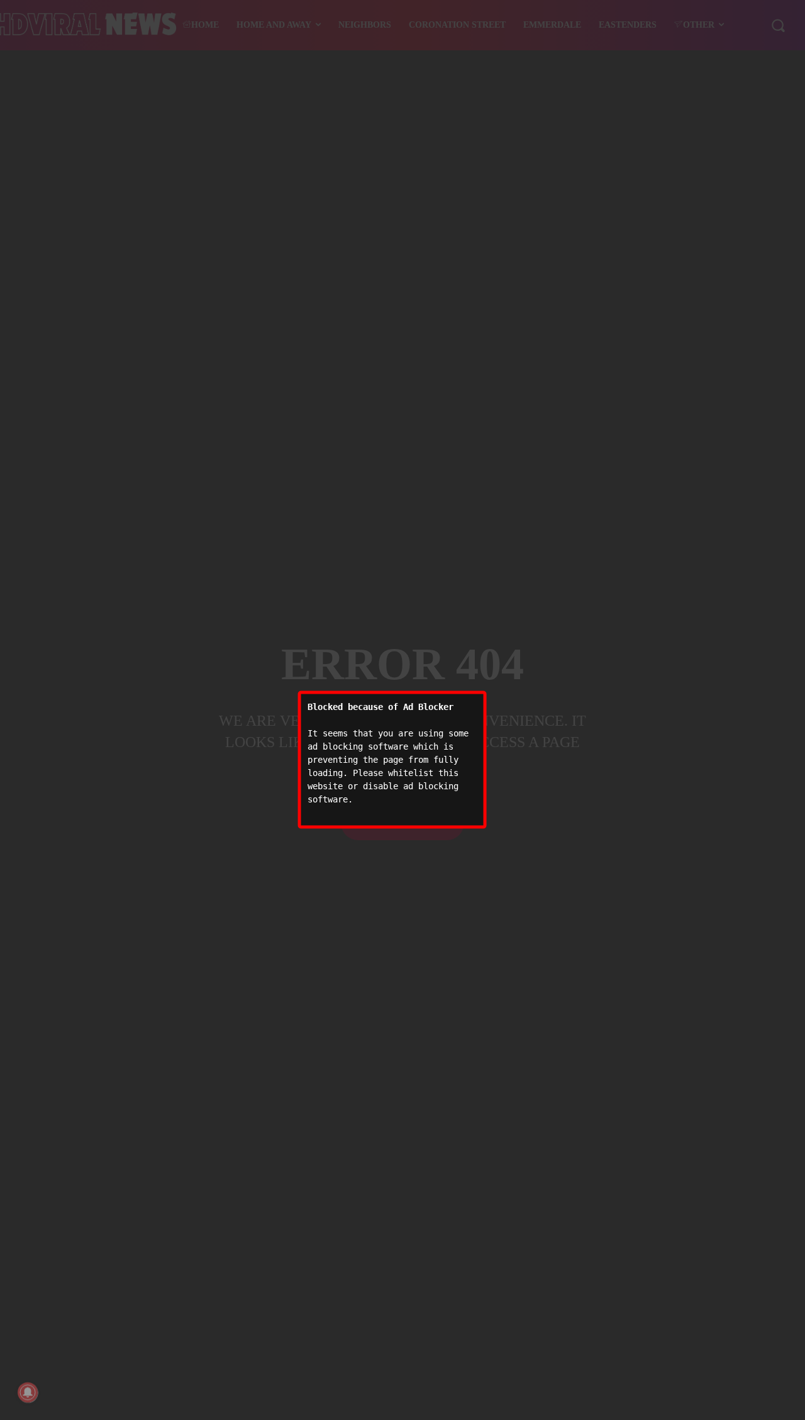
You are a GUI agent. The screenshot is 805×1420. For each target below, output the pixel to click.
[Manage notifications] (28, 1392)
